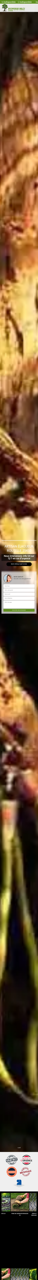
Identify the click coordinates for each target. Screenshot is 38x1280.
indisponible (10, 2)
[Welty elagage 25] (13, 8)
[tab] (19, 640)
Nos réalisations (19, 564)
